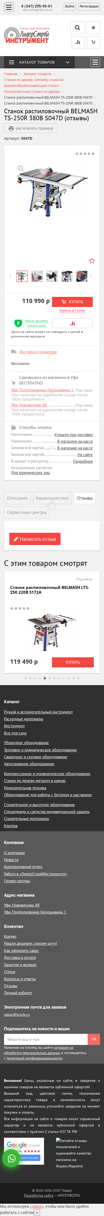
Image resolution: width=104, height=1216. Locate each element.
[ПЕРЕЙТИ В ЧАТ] (12, 1159)
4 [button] (40, 678)
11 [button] (73, 678)
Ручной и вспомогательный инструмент (38, 711)
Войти (69, 6)
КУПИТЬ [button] (75, 301)
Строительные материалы (26, 818)
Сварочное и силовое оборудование (35, 756)
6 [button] (49, 678)
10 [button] (68, 678)
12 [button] (78, 678)
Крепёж (11, 825)
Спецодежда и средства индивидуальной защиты (47, 811)
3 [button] (35, 678)
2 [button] (30, 678)
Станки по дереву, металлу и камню (35, 780)
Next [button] (93, 276)
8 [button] (59, 678)
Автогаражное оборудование (29, 763)
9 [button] (64, 678)
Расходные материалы (23, 718)
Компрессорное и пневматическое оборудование (47, 773)
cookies (36, 1206)
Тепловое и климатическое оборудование (40, 749)
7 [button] (54, 678)
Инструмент (14, 725)
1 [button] (25, 678)
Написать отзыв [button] (37, 538)
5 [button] (44, 678)
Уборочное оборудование (26, 742)
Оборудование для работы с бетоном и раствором (48, 794)
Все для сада (15, 733)
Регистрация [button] (89, 6)
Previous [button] (12, 276)
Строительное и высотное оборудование (39, 804)
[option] (52, 190)
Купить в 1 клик (72, 310)
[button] (72, 323)
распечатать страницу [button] (34, 128)
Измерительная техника (25, 787)
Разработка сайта (38, 1195)
